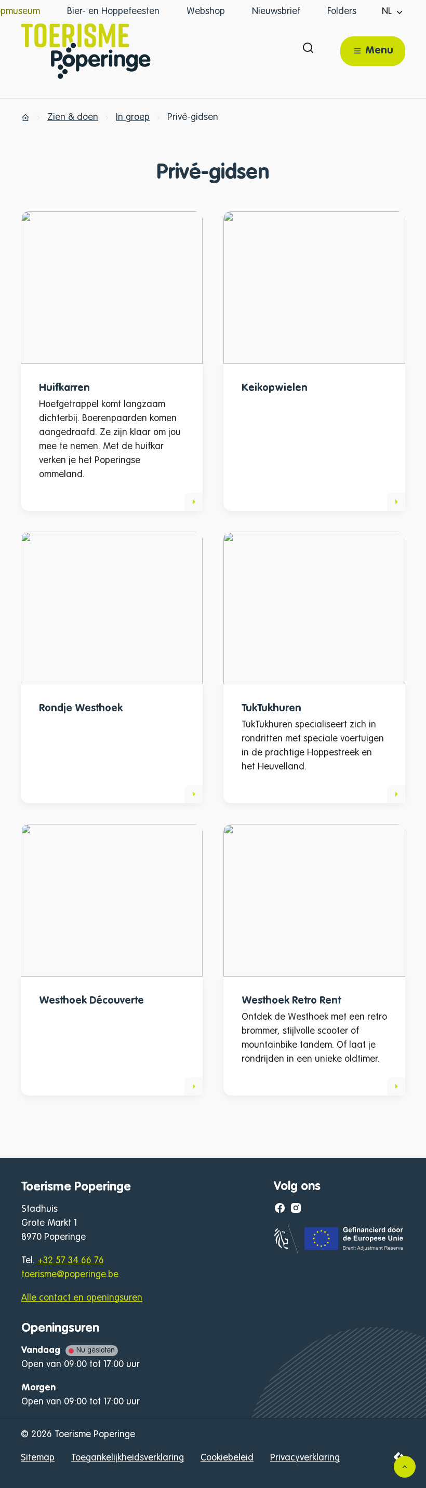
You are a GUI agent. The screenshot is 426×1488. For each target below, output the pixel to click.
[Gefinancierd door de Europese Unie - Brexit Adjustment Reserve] (339, 1251)
